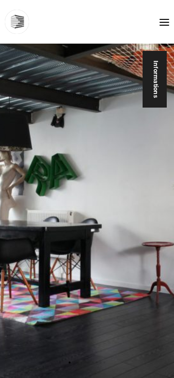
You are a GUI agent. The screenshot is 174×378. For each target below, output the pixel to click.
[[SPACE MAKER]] (17, 22)
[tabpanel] (87, 189)
